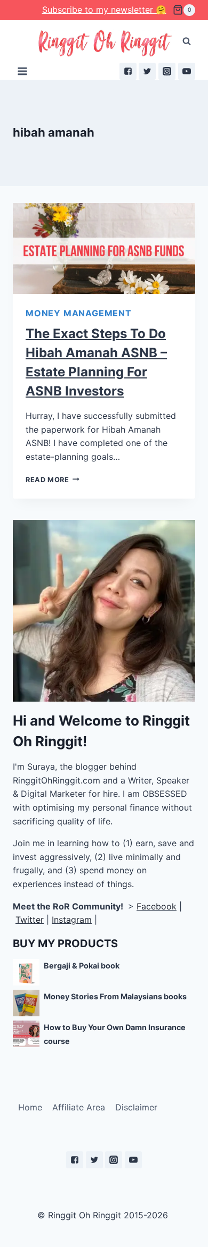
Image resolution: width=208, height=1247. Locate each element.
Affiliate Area (78, 1107)
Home (30, 1107)
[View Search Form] (186, 41)
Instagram (72, 919)
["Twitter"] (147, 71)
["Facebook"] (128, 71)
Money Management (79, 313)
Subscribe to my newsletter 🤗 (104, 9)
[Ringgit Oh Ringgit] (104, 43)
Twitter (29, 919)
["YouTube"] (186, 71)
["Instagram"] (166, 71)
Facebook (157, 906)
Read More (47, 480)
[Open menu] (23, 71)
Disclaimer (136, 1107)
